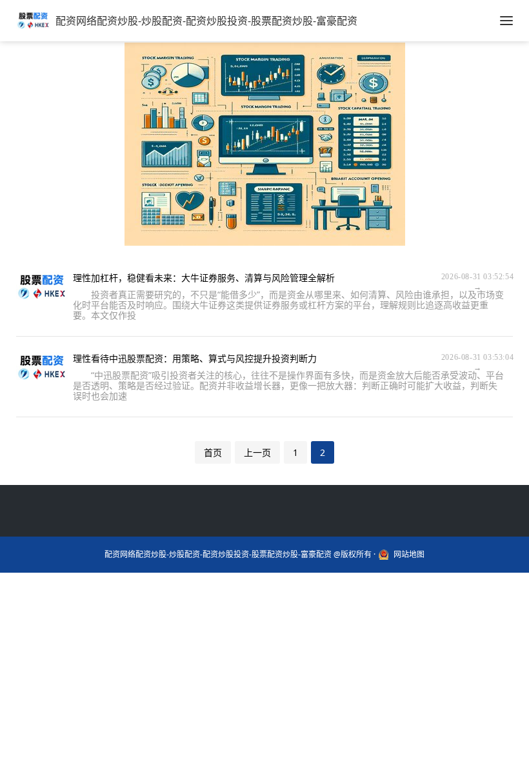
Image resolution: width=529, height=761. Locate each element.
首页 (213, 452)
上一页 (257, 452)
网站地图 (409, 554)
